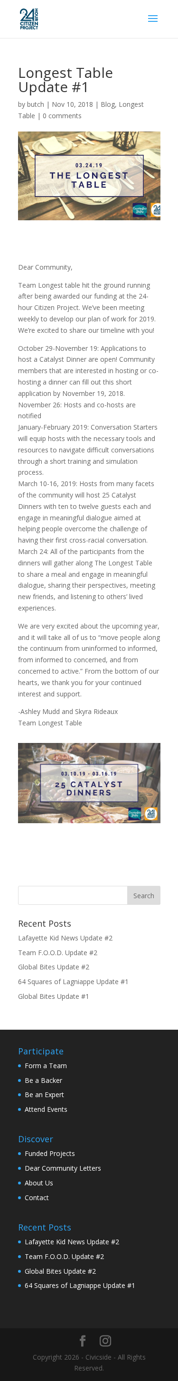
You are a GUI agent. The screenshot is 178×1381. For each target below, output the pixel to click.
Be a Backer (43, 1080)
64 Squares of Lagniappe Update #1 (73, 981)
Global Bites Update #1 (53, 996)
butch (35, 104)
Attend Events (46, 1109)
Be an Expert (44, 1094)
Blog (108, 104)
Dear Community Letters (63, 1168)
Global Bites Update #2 (53, 966)
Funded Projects (50, 1153)
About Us (39, 1182)
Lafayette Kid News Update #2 (65, 937)
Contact (37, 1197)
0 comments (62, 115)
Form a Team (46, 1065)
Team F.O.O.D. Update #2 (57, 952)
